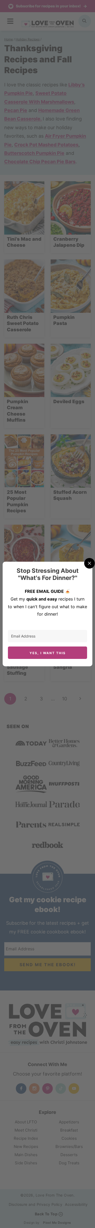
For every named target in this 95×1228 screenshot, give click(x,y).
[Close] (89, 563)
